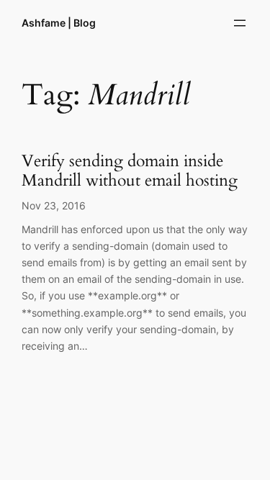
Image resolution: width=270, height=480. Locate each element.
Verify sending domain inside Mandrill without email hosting (130, 171)
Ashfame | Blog (59, 23)
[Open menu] (239, 23)
